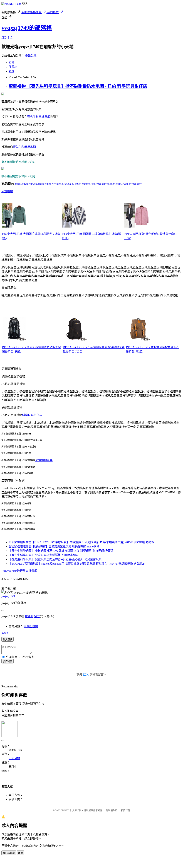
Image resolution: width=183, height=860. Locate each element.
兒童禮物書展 (44, 460)
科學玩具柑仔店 (32, 415)
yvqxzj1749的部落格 (26, 28)
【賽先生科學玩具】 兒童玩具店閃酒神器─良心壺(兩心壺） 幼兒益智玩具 (55, 559)
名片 (11, 71)
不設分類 (30, 55)
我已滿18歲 (9, 853)
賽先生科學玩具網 (38, 116)
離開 (20, 853)
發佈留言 (7, 661)
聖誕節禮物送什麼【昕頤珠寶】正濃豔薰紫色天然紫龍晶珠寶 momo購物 (54, 546)
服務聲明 (125, 810)
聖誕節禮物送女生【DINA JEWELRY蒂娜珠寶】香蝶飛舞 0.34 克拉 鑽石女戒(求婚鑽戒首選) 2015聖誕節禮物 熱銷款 (81, 542)
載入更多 (7, 639)
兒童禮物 (7, 191)
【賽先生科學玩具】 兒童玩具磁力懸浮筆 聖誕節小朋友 (44, 555)
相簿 (11, 62)
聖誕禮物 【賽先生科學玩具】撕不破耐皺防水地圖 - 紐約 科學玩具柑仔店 (78, 86)
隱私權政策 (111, 810)
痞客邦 (29, 616)
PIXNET (65, 810)
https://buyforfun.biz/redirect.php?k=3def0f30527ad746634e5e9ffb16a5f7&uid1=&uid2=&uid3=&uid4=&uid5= (78, 183)
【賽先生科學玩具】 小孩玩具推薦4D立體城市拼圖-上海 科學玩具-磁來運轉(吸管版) (61, 550)
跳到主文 (7, 37)
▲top (4, 632)
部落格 (13, 66)
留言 (37, 616)
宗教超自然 (31, 626)
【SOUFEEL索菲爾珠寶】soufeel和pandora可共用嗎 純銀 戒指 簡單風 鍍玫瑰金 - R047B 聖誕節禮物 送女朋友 (77, 563)
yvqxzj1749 (8, 596)
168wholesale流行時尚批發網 (19, 570)
